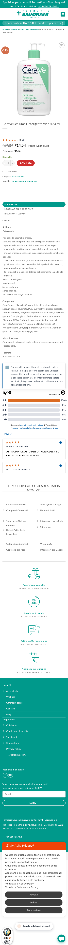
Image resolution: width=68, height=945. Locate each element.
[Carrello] (63, 14)
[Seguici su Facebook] (5, 775)
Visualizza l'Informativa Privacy (22, 887)
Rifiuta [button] (33, 902)
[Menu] (4, 14)
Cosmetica (14, 29)
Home (5, 29)
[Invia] (61, 23)
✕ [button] (61, 846)
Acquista (26, 163)
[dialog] (34, 879)
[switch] (7, 942)
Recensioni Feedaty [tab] (15, 214)
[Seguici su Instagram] (10, 775)
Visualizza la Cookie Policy (19, 883)
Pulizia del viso (32, 29)
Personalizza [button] (34, 910)
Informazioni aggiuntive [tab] (18, 209)
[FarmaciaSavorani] (32, 14)
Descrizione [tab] (10, 204)
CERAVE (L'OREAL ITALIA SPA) (24, 181)
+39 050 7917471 (48, 6)
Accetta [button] (34, 894)
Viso (22, 29)
